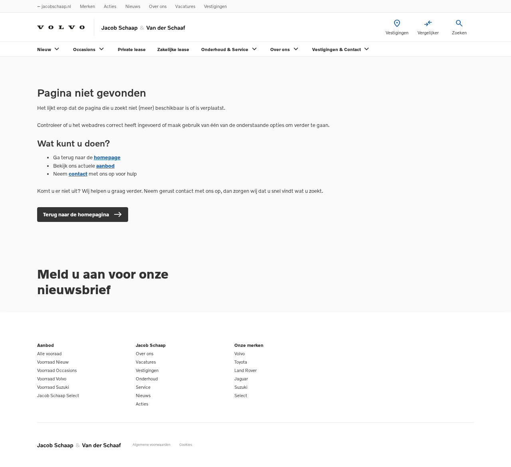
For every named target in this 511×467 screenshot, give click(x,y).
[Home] (61, 27)
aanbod (105, 165)
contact (78, 173)
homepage (107, 157)
